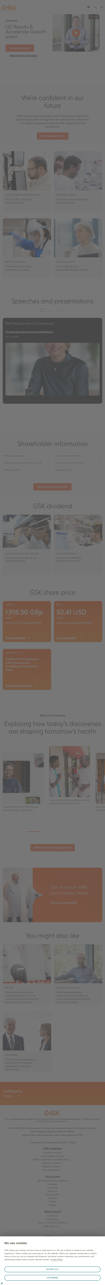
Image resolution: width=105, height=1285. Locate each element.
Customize (52, 1278)
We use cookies (15, 1243)
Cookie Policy (57, 1259)
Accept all (52, 1269)
